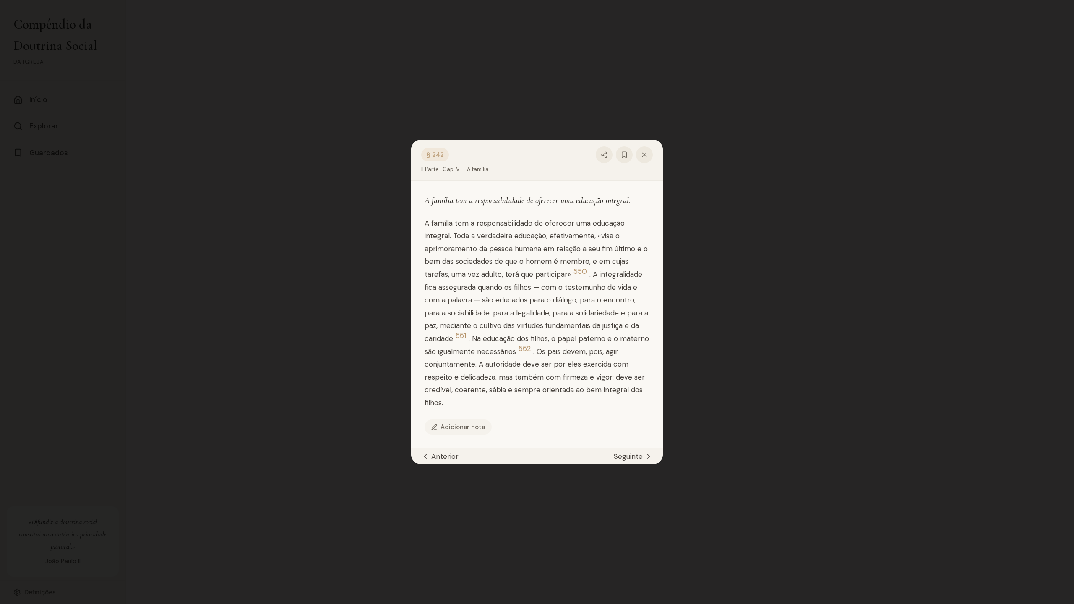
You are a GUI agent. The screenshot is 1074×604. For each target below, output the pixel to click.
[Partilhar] (604, 154)
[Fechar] (644, 154)
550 (580, 271)
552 (525, 348)
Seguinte (628, 456)
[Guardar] (624, 154)
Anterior (445, 456)
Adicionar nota (463, 427)
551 (461, 335)
